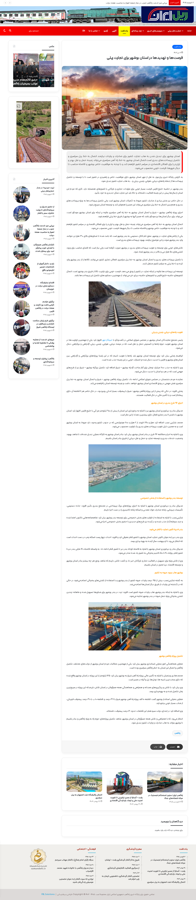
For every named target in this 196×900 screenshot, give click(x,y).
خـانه (189, 30)
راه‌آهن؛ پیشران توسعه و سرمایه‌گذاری (43, 360)
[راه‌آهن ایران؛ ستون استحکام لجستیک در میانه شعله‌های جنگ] (165, 782)
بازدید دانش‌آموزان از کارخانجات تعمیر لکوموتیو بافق (45, 267)
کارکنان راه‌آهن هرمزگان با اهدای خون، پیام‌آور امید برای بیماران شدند (138, 3)
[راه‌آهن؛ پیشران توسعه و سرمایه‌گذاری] (21, 365)
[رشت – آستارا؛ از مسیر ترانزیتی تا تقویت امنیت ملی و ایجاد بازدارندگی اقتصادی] (124, 783)
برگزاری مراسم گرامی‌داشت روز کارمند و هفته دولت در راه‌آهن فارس (44, 306)
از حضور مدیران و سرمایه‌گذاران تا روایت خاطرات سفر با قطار (45, 210)
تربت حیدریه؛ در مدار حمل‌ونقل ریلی (45, 189)
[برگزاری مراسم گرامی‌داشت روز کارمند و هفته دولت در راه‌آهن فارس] (21, 308)
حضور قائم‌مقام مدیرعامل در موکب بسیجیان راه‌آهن (37, 82)
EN (84, 30)
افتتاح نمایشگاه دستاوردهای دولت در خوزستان (45, 286)
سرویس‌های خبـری (154, 30)
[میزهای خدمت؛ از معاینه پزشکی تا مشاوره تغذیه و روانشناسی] (21, 346)
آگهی (114, 30)
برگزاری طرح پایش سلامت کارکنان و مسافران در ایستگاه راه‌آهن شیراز (43, 324)
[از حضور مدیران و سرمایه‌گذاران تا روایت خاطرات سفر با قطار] (21, 213)
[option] (33, 70)
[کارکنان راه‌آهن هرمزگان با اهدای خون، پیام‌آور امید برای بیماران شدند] (21, 251)
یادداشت (124, 30)
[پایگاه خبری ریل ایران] (167, 16)
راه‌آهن (177, 733)
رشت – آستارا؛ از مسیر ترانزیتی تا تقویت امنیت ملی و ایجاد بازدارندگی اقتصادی (126, 799)
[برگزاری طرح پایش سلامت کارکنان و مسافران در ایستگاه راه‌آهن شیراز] (21, 327)
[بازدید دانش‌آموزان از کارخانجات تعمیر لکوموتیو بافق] (21, 270)
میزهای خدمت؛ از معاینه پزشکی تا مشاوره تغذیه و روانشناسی (43, 343)
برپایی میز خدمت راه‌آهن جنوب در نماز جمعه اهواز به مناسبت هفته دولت (43, 230)
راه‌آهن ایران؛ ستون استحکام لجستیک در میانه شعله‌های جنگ (165, 797)
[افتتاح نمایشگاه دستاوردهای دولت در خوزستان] (21, 289)
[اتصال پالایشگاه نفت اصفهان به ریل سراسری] (84, 782)
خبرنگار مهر (107, 340)
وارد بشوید (159, 830)
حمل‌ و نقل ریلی (174, 30)
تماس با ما (93, 30)
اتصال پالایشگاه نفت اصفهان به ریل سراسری (86, 796)
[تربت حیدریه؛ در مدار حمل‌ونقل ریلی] (21, 194)
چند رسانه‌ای (137, 30)
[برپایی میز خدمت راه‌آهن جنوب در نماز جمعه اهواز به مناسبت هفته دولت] (21, 232)
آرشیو (106, 30)
